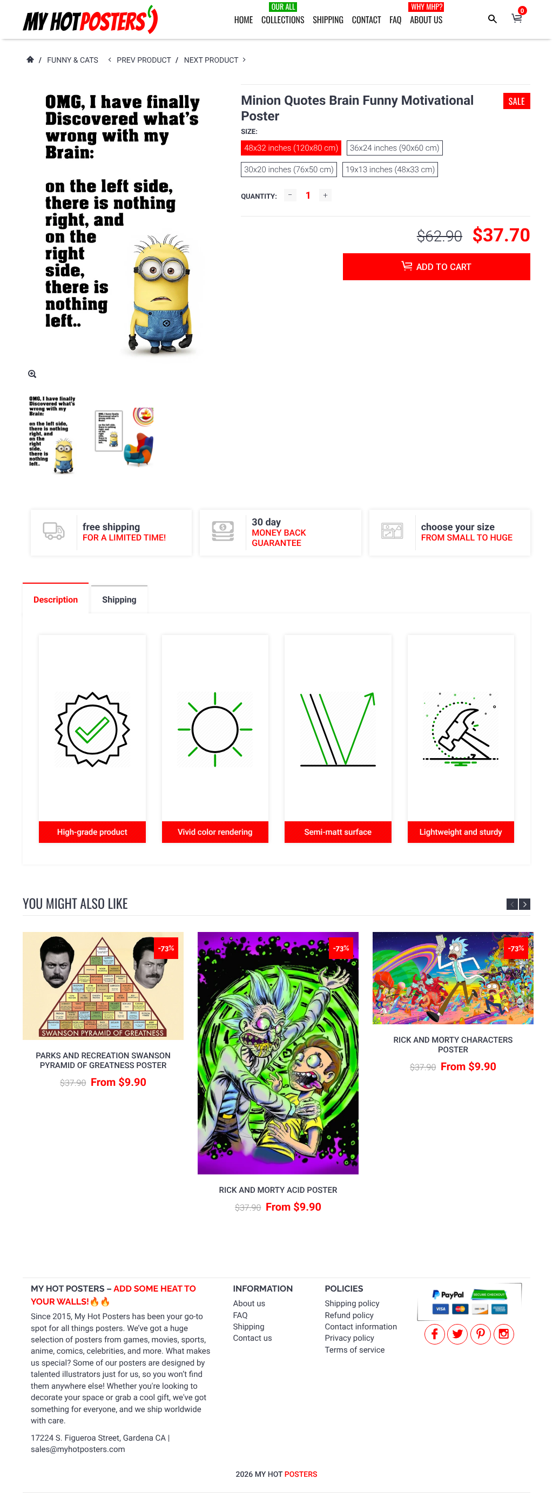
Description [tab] (55, 600)
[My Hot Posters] (90, 19)
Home (243, 19)
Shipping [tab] (119, 600)
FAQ (395, 19)
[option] (53, 438)
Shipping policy (352, 1303)
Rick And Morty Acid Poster (278, 1190)
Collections (283, 13)
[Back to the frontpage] (30, 60)
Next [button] (524, 904)
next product (213, 60)
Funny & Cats (72, 60)
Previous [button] (512, 904)
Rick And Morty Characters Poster (453, 1045)
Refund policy (349, 1315)
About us (249, 1303)
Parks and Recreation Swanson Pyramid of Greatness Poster (103, 1060)
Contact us (252, 1338)
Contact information (361, 1327)
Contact (366, 19)
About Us (426, 13)
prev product (146, 60)
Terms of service (355, 1350)
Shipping (328, 19)
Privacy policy (349, 1338)
